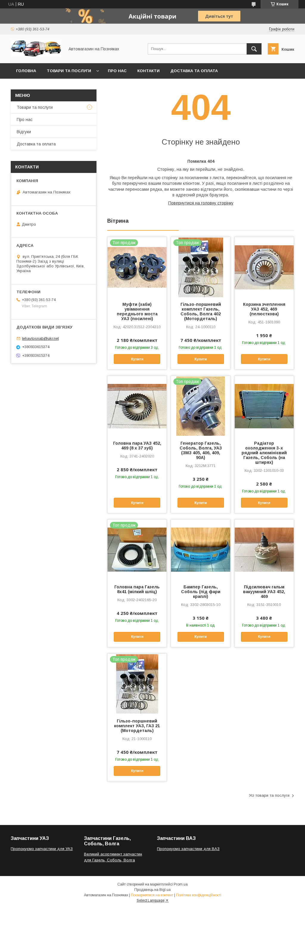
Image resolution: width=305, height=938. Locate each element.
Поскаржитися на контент (152, 895)
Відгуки (24, 131)
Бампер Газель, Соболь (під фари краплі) (200, 591)
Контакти (148, 71)
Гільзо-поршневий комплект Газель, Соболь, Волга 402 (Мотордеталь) (200, 311)
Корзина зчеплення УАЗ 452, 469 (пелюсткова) (264, 309)
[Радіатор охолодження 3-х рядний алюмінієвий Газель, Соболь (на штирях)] (264, 405)
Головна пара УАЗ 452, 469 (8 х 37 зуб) (137, 445)
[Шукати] (254, 49)
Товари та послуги (69, 71)
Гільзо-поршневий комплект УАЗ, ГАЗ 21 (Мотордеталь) (137, 726)
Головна (26, 71)
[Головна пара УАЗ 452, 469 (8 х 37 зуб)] (137, 405)
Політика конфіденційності (198, 895)
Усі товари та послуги (269, 795)
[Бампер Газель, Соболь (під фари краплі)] (200, 549)
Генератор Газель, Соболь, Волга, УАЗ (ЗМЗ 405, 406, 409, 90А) (201, 450)
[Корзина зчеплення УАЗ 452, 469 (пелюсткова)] (264, 267)
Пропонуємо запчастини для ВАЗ (188, 848)
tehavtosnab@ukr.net (40, 338)
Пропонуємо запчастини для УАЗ (42, 848)
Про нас (117, 71)
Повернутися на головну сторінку (201, 203)
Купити (137, 359)
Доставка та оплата (194, 71)
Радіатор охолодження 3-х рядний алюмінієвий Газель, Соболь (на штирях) (264, 453)
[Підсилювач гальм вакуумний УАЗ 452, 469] (264, 549)
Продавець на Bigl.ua (152, 890)
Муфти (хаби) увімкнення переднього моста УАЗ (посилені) (137, 311)
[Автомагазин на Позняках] (36, 55)
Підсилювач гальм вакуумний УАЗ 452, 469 (264, 591)
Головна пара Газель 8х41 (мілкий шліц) (137, 589)
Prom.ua (181, 884)
